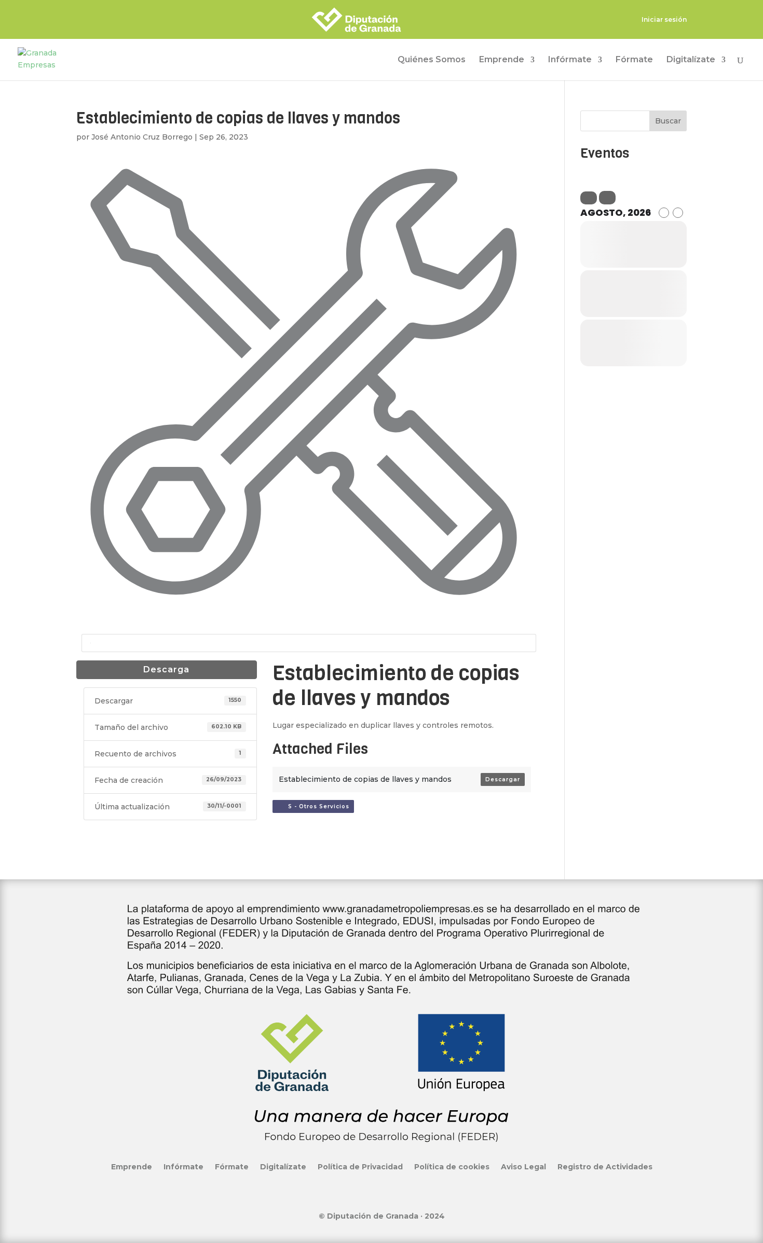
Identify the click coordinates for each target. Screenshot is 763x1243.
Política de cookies (451, 1166)
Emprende (501, 60)
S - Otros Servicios (315, 806)
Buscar (668, 121)
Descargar (502, 779)
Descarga (166, 669)
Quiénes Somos (432, 60)
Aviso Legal (523, 1166)
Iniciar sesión (664, 20)
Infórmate (570, 60)
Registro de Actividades (604, 1166)
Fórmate (634, 60)
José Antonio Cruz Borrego (142, 137)
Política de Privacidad (360, 1166)
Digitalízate (690, 60)
